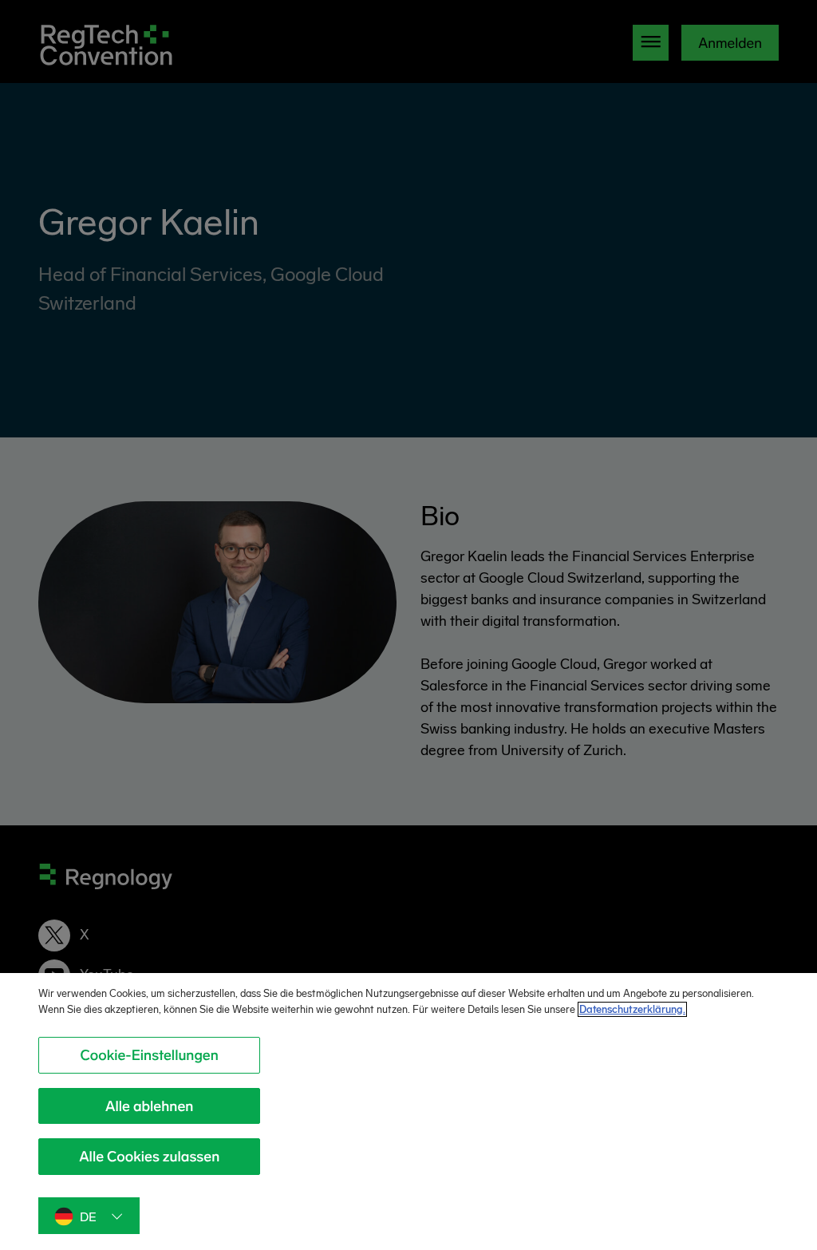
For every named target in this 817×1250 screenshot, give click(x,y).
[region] (408, 1111)
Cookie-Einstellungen (150, 1055)
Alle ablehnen (149, 1106)
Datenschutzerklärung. (632, 1009)
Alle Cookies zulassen (149, 1156)
